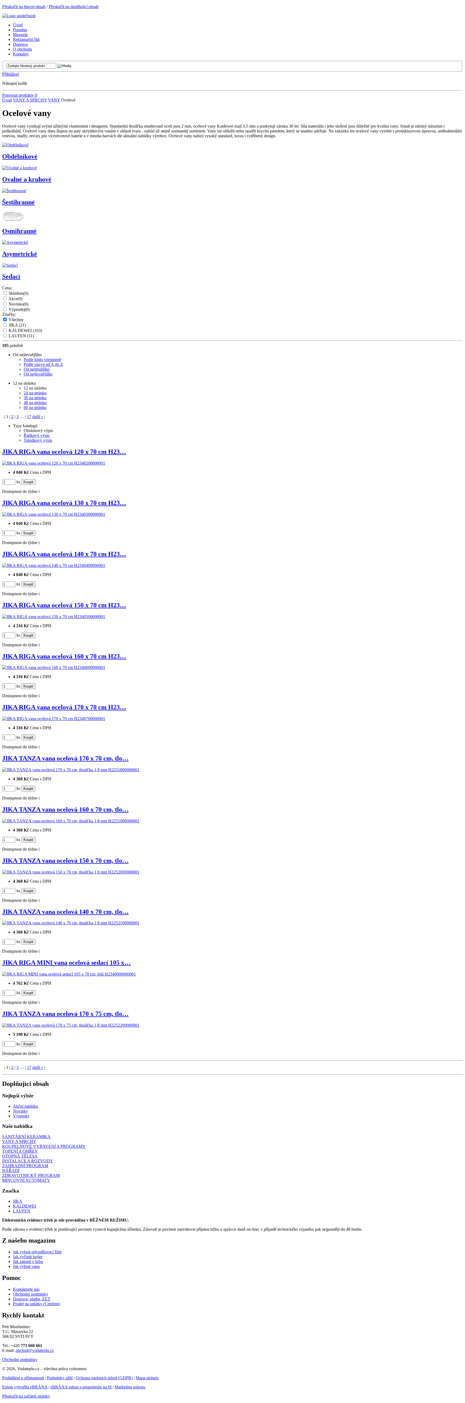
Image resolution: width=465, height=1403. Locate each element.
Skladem (18, 293)
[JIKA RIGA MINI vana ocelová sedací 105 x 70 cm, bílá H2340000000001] (69, 974)
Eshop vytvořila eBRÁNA (24, 1387)
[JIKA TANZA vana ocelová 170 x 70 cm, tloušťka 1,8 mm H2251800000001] (70, 769)
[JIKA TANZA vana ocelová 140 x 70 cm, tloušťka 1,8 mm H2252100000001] (70, 923)
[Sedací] (10, 265)
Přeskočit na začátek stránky (26, 1396)
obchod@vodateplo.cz (35, 1350)
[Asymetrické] (15, 242)
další (37, 416)
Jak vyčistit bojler (28, 1256)
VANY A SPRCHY (30, 100)
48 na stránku (35, 402)
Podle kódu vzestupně (42, 359)
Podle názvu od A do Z (43, 364)
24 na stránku (35, 393)
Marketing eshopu (130, 1387)
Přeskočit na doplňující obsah (73, 6)
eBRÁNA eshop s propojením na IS (81, 1387)
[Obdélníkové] (15, 145)
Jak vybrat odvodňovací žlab (37, 1252)
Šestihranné (18, 202)
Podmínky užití (60, 1378)
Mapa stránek (147, 1378)
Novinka (18, 304)
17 (29, 416)
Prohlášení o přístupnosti (23, 1378)
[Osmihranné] (12, 219)
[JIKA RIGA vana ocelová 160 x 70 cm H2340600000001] (53, 667)
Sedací (11, 276)
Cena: (7, 288)
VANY (54, 100)
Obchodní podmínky (30, 1294)
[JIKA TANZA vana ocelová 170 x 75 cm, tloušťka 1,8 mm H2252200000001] (70, 1025)
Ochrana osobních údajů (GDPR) (104, 1378)
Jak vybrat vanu (26, 1266)
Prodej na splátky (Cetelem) (36, 1304)
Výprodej (19, 309)
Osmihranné (19, 230)
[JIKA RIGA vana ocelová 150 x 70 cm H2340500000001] (53, 616)
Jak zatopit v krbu (28, 1261)
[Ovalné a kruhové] (19, 168)
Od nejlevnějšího (38, 374)
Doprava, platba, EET (31, 1299)
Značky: (9, 314)
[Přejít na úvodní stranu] (19, 15)
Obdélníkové (19, 156)
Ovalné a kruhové (26, 179)
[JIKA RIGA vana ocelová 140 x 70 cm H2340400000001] (53, 565)
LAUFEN (21, 336)
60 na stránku (35, 407)
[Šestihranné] (14, 190)
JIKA (17, 325)
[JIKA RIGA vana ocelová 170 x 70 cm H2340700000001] (53, 718)
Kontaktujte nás (26, 1289)
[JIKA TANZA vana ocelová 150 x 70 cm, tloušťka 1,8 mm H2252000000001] (70, 872)
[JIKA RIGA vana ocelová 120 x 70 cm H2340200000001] (53, 463)
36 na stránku (35, 397)
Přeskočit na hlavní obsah (23, 6)
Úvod (7, 100)
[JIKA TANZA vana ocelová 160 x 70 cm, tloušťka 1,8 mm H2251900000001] (70, 821)
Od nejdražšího (37, 369)
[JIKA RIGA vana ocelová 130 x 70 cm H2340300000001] (53, 514)
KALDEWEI (25, 330)
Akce (15, 298)
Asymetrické (19, 253)
